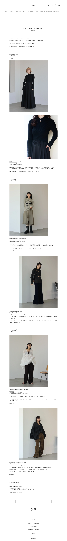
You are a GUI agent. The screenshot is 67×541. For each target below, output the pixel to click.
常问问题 (33, 519)
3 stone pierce (12, 164)
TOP (4, 18)
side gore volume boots (14, 241)
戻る (33, 501)
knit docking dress (14, 54)
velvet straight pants (13, 392)
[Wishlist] (52, 5)
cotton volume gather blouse (15, 329)
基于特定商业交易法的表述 (33, 529)
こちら (25, 43)
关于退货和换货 (33, 526)
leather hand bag (12, 163)
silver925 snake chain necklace (15, 393)
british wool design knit (14, 178)
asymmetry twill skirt (13, 239)
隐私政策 (33, 533)
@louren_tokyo (21, 482)
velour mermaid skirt (13, 311)
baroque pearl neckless (14, 465)
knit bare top (11, 390)
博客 (7, 18)
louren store (34, 538)
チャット (26, 489)
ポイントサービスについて (33, 523)
